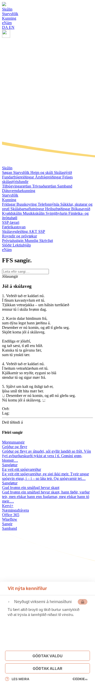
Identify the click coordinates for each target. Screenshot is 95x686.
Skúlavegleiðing (15, 231)
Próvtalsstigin (13, 240)
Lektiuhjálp (22, 245)
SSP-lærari (10, 222)
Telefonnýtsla (49, 204)
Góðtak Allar (47, 668)
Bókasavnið (80, 209)
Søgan (7, 172)
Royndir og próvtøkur (19, 236)
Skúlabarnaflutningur (27, 209)
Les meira (20, 679)
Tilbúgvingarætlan (17, 186)
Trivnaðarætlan (44, 186)
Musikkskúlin (34, 213)
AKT (33, 231)
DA (5, 27)
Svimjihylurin (57, 213)
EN (11, 27)
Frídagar (9, 204)
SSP (41, 231)
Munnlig (32, 240)
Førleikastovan (14, 227)
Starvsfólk (21, 172)
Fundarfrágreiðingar (18, 177)
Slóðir (7, 245)
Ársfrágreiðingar (48, 177)
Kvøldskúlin (12, 213)
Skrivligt (46, 240)
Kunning (9, 200)
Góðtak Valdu (47, 655)
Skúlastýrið (63, 172)
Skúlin (7, 168)
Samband (64, 186)
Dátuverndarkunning (18, 191)
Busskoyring (27, 204)
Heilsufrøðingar (58, 209)
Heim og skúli (42, 172)
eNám (7, 249)
